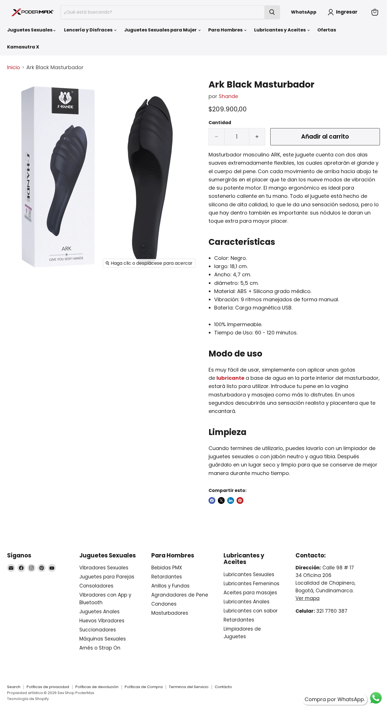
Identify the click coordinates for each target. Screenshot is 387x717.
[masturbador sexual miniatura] (18, 185)
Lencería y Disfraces (88, 30)
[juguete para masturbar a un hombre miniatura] (18, 161)
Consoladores (96, 585)
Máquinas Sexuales (102, 638)
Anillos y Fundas (170, 585)
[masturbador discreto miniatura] (18, 91)
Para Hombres (225, 30)
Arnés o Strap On (99, 647)
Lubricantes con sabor (251, 610)
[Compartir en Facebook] (212, 500)
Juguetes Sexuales (30, 30)
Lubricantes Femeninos (251, 583)
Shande (228, 96)
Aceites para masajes (250, 592)
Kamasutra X (23, 47)
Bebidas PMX (166, 567)
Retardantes (166, 576)
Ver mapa (307, 598)
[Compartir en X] (221, 500)
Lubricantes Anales (246, 601)
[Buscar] (272, 12)
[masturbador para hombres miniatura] (18, 114)
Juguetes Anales (99, 611)
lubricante (230, 377)
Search (13, 687)
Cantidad (220, 122)
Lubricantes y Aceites (280, 30)
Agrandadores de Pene (179, 594)
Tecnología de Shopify (28, 698)
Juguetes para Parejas (106, 576)
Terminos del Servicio (189, 687)
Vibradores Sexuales (103, 567)
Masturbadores (169, 613)
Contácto (223, 687)
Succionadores (97, 629)
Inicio (13, 68)
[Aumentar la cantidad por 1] (257, 136)
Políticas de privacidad (48, 687)
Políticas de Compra (144, 687)
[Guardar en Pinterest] (240, 500)
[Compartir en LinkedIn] (230, 500)
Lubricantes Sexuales (249, 574)
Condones (164, 604)
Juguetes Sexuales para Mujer (160, 30)
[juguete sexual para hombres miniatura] (18, 138)
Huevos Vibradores (101, 620)
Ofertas (326, 30)
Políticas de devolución (96, 687)
